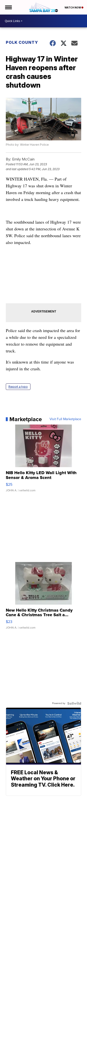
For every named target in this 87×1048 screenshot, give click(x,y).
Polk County (22, 42)
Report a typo (18, 386)
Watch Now (73, 7)
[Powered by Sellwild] (74, 703)
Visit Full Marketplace (65, 419)
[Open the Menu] (8, 7)
